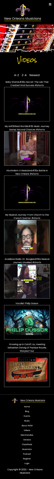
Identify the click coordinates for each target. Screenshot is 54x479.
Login (27, 463)
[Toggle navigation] (50, 4)
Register (27, 458)
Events (27, 416)
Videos (27, 430)
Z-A (24, 75)
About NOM (27, 425)
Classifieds (27, 444)
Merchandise (27, 435)
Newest (34, 75)
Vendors (27, 439)
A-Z (16, 75)
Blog (27, 411)
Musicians (27, 449)
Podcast (27, 454)
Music (27, 420)
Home (27, 406)
